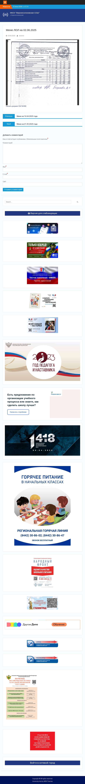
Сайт (4, 181)
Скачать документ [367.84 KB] (16, 106)
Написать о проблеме (18, 412)
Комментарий (7, 143)
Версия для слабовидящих (43, 213)
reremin (21, 36)
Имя (4, 167)
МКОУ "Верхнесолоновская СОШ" (24, 13)
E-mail (5, 174)
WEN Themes (48, 781)
